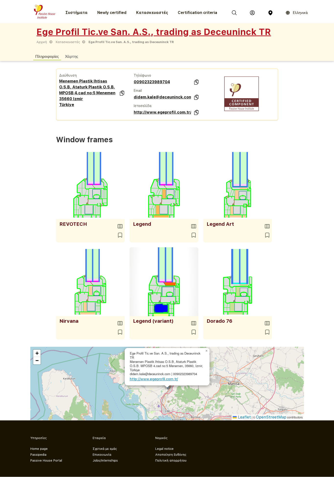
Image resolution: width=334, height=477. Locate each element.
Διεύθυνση (68, 75)
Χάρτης (71, 56)
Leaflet (244, 417)
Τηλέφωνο (142, 75)
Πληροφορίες (47, 56)
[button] (207, 351)
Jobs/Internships (105, 460)
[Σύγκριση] (120, 226)
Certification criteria (197, 12)
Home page (39, 449)
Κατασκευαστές (152, 12)
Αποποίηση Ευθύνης (170, 454)
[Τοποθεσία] (270, 13)
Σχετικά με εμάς (105, 449)
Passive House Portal (46, 460)
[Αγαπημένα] (120, 235)
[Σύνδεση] (252, 13)
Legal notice (164, 449)
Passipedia (38, 454)
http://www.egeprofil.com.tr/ (162, 112)
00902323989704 (152, 82)
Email (138, 91)
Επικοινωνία (102, 454)
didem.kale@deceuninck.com (162, 97)
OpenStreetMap (271, 417)
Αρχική (41, 42)
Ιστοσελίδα (143, 106)
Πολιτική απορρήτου (171, 460)
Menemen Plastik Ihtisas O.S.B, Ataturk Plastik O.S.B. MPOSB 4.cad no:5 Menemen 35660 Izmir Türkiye (87, 93)
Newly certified (111, 12)
